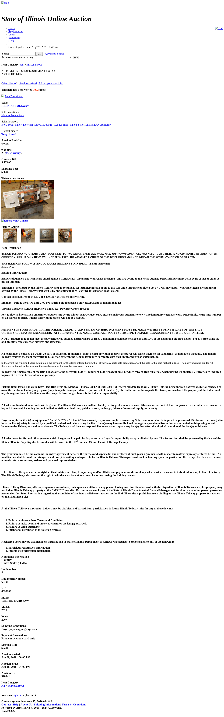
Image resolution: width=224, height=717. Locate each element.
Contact (6, 704)
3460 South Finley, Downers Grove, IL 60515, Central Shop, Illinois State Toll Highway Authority (56, 124)
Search (6, 53)
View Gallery (20, 220)
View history (9, 83)
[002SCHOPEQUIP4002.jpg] (29, 241)
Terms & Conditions (74, 704)
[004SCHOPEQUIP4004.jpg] (65, 241)
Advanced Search (54, 53)
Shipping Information (47, 704)
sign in (17, 695)
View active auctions (12, 115)
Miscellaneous (34, 64)
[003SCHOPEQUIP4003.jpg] (47, 241)
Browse (6, 57)
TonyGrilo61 (8, 134)
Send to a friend (28, 83)
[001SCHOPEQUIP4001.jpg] (10, 241)
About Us (26, 704)
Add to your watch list (50, 83)
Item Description (14, 96)
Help (16, 704)
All (21, 64)
